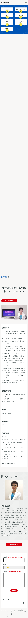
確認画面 (14, 590)
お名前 (13, 557)
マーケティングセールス (20, 21)
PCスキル (7, 15)
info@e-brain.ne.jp (11, 463)
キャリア (7, 28)
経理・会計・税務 (20, 9)
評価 (4, 564)
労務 (14, 610)
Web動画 (7, 613)
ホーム (2, 610)
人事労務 (21, 15)
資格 (7, 21)
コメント (12, 571)
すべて (7, 9)
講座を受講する (9, 300)
